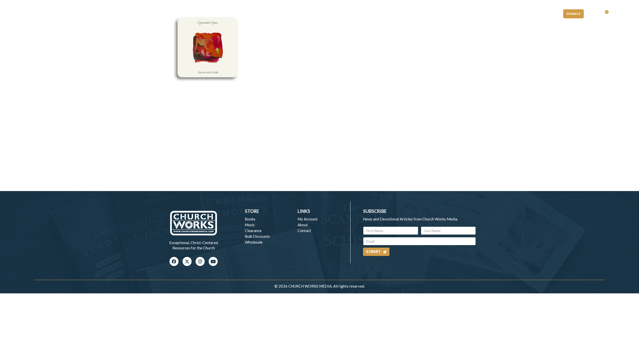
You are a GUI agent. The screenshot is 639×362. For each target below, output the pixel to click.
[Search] (617, 14)
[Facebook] (174, 261)
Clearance (253, 230)
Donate (573, 14)
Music (250, 224)
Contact (304, 230)
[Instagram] (200, 261)
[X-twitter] (187, 261)
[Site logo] (319, 13)
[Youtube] (213, 261)
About (303, 224)
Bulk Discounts (257, 236)
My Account (308, 219)
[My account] (593, 14)
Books (250, 219)
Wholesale (254, 242)
